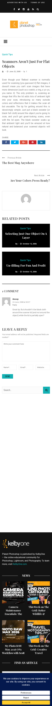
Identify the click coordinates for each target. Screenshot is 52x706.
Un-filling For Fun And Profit (26, 265)
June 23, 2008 (15, 71)
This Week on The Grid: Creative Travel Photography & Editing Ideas (38, 653)
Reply (14, 305)
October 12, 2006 (30, 244)
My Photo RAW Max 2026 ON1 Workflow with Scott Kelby (13, 651)
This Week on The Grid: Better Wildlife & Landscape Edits (38, 612)
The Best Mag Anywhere (18, 163)
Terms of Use (38, 2)
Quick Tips (7, 54)
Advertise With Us (17, 2)
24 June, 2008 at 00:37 (21, 302)
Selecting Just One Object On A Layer (26, 235)
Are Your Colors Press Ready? (30, 180)
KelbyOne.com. (20, 564)
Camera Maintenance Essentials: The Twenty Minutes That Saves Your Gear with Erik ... (13, 615)
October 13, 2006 (30, 272)
